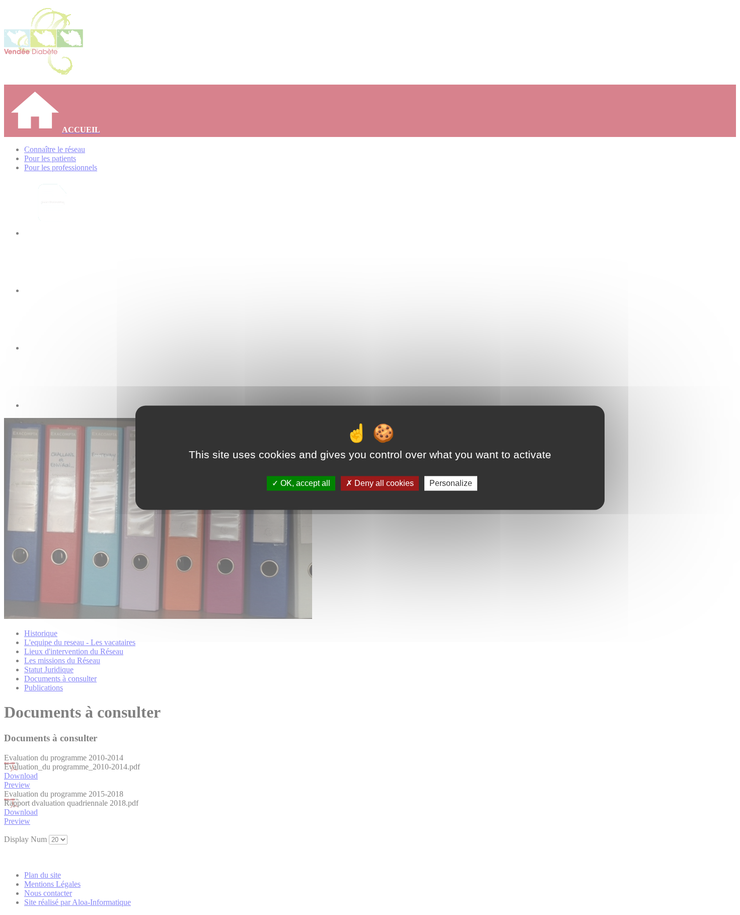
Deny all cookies (383, 483)
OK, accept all (304, 483)
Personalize (450, 483)
